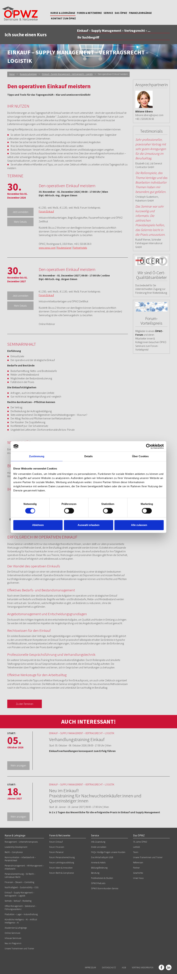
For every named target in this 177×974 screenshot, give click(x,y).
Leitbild (136, 847)
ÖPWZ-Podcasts (98, 883)
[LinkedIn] (168, 967)
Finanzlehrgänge (140, 13)
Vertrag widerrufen (142, 967)
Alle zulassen (139, 525)
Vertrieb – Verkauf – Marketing (18, 900)
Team (135, 852)
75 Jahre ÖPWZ (140, 841)
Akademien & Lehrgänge (16, 927)
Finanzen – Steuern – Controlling (19, 882)
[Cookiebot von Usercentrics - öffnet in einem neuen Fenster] (148, 446)
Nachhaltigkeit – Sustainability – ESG (22, 887)
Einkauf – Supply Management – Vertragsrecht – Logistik (67, 74)
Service (108, 13)
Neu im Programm (13, 943)
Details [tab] (88, 456)
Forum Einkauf (46, 211)
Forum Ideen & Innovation (61, 867)
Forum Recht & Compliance (61, 872)
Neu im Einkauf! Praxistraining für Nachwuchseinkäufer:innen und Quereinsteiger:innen (95, 796)
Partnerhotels (80, 247)
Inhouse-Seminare (13, 938)
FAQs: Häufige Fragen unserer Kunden (108, 852)
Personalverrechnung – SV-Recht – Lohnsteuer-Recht (20, 875)
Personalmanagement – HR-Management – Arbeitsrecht (24, 867)
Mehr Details (20, 221)
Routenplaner (64, 247)
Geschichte (138, 872)
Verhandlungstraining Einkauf (76, 739)
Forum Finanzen (56, 847)
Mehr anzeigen (18, 765)
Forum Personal (56, 852)
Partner (136, 867)
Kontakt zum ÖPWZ (63, 18)
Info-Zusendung (98, 841)
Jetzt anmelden (20, 212)
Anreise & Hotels (98, 862)
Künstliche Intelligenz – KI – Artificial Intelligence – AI (21, 921)
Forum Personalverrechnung (62, 857)
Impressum (90, 967)
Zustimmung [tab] (36, 456)
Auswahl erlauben (88, 525)
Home (12, 74)
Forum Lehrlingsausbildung (61, 862)
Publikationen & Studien (102, 878)
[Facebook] (161, 967)
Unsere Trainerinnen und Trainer (19, 948)
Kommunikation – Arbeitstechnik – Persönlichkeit (20, 859)
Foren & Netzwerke (89, 13)
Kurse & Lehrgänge (62, 13)
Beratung (95, 872)
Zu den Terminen (24, 704)
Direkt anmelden (98, 847)
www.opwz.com (47, 247)
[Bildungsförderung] (151, 261)
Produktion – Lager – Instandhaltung (21, 914)
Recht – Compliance (14, 852)
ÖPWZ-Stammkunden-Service (104, 888)
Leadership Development (16, 847)
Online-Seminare (12, 933)
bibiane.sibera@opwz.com (149, 115)
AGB (124, 967)
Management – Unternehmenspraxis (21, 841)
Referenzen (138, 862)
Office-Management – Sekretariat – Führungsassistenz (20, 908)
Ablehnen (38, 525)
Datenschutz (109, 967)
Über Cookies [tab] (140, 456)
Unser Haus (138, 878)
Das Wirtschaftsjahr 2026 (102, 857)
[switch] (69, 511)
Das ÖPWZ (121, 13)
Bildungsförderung (99, 867)
